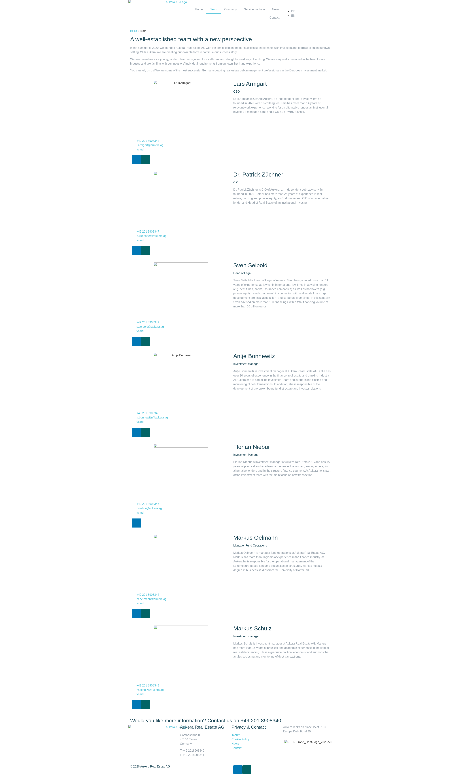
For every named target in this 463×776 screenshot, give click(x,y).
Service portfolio (254, 9)
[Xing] (145, 159)
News (275, 9)
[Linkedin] (136, 159)
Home (199, 9)
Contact (274, 17)
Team (213, 9)
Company (230, 9)
